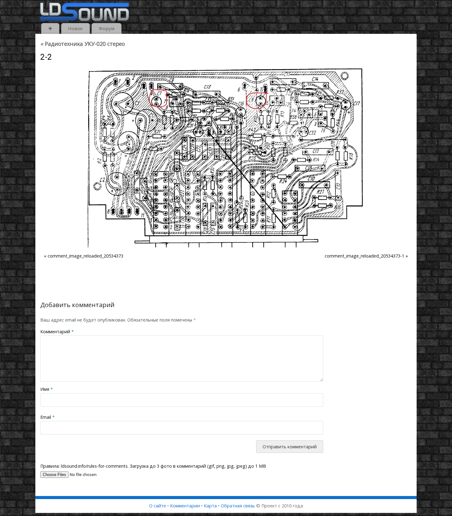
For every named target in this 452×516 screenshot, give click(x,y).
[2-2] (226, 157)
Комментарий (57, 331)
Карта (210, 506)
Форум (106, 28)
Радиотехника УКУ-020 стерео (82, 43)
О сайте (157, 506)
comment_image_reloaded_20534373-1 (364, 256)
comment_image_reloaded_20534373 (85, 256)
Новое (75, 28)
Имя (46, 389)
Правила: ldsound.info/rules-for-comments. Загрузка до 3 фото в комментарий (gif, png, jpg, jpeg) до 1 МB (153, 466)
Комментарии (185, 506)
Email (47, 417)
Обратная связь (238, 506)
